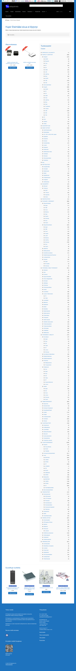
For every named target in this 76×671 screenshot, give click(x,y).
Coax (46, 63)
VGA (46, 82)
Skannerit (46, 433)
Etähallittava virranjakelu (48, 545)
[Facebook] (7, 635)
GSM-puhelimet (47, 250)
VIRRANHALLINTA (46, 541)
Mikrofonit (46, 302)
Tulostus (47, 108)
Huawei (46, 233)
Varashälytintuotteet (48, 515)
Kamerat (45, 141)
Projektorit (46, 179)
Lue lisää (63, 593)
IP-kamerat (47, 500)
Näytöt (45, 173)
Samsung (47, 218)
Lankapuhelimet (47, 257)
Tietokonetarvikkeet (47, 326)
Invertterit (45, 548)
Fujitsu (46, 345)
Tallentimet (47, 509)
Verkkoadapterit (47, 535)
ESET (46, 190)
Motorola (47, 212)
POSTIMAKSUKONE (49, 487)
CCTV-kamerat (48, 498)
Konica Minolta (48, 446)
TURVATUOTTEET (46, 492)
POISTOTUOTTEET (46, 199)
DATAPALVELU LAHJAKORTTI (48, 52)
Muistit (45, 306)
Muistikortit (46, 304)
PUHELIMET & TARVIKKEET (48, 201)
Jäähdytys (46, 283)
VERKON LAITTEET (46, 517)
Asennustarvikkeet (47, 84)
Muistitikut (46, 309)
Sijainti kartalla (42, 632)
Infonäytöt (46, 168)
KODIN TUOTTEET (46, 128)
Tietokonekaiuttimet (47, 324)
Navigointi (46, 147)
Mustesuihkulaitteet (47, 431)
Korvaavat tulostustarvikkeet (49, 453)
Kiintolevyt (46, 285)
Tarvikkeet (46, 153)
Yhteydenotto (37, 11)
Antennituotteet (47, 520)
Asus (46, 341)
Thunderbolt (47, 106)
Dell (46, 343)
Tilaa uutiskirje (8, 16)
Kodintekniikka (47, 143)
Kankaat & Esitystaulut (48, 408)
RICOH (46, 449)
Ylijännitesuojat (47, 558)
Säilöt (45, 513)
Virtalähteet (46, 330)
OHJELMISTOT (45, 184)
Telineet (45, 421)
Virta (46, 115)
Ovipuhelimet (46, 511)
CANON (46, 459)
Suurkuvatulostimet (47, 436)
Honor (46, 209)
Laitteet (45, 412)
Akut (45, 272)
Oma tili (43, 11)
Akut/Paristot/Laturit (47, 130)
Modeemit (46, 526)
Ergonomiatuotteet (47, 276)
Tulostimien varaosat (48, 440)
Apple (46, 205)
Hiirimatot (46, 280)
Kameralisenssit (48, 502)
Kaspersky (47, 194)
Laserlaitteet (46, 429)
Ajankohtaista (18, 11)
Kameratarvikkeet (48, 505)
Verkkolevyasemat (47, 539)
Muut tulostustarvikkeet (48, 489)
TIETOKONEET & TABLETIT (48, 334)
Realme (46, 216)
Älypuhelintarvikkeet (48, 224)
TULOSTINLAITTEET (46, 423)
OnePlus (47, 240)
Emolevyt (45, 274)
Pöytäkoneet (46, 367)
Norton (46, 197)
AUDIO (46, 59)
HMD (46, 207)
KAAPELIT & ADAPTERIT (47, 54)
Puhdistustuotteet (47, 416)
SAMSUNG (47, 472)
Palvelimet (46, 360)
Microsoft (45, 186)
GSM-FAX (46, 248)
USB (46, 80)
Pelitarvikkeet (46, 315)
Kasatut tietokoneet (49, 382)
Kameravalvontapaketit (49, 507)
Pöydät (45, 414)
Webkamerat (46, 332)
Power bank (46, 550)
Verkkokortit (46, 537)
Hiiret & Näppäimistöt (48, 278)
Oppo (46, 214)
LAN (46, 72)
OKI (46, 468)
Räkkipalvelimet (48, 362)
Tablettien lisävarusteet (48, 321)
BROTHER (47, 457)
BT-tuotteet (47, 263)
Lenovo (46, 349)
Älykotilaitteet (46, 132)
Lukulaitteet (46, 300)
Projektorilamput (47, 177)
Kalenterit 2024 (47, 405)
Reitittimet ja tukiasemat (48, 533)
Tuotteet (11, 11)
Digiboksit (46, 136)
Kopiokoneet (46, 425)
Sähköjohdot (46, 552)
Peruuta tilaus (42, 640)
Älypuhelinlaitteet (47, 203)
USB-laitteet (46, 328)
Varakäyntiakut (47, 556)
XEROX (46, 474)
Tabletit (45, 386)
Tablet (46, 298)
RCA (45, 119)
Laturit (46, 235)
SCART (46, 78)
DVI (46, 67)
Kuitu (46, 97)
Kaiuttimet (46, 138)
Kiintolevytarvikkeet (47, 287)
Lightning (47, 74)
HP (45, 347)
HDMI (46, 69)
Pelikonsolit (46, 149)
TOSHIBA (47, 451)
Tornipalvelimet (48, 365)
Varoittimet (46, 160)
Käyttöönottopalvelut (48, 358)
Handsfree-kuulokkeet (48, 253)
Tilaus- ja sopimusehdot (44, 635)
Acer (46, 369)
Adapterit (45, 56)
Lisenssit (47, 530)
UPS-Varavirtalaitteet (48, 554)
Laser (45, 455)
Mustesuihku (46, 477)
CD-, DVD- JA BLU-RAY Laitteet (50, 134)
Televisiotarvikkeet (47, 158)
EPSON (46, 461)
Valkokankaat (46, 181)
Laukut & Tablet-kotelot (48, 293)
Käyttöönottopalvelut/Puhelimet (50, 255)
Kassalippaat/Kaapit (48, 410)
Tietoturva (46, 188)
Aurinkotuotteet (47, 543)
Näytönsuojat (46, 171)
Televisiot (45, 156)
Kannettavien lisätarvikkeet (49, 354)
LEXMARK (47, 466)
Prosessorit (46, 317)
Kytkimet (45, 524)
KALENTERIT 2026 (46, 125)
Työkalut (45, 121)
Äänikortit (45, 270)
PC (44, 117)
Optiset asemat (47, 313)
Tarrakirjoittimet (47, 438)
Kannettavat (46, 337)
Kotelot (45, 289)
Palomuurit (46, 528)
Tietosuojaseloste (9, 664)
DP (45, 65)
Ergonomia (46, 403)
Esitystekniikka (47, 166)
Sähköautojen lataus (48, 151)
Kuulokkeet (46, 291)
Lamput (45, 145)
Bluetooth (47, 61)
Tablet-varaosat (47, 319)
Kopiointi (45, 444)
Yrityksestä (29, 11)
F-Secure (47, 192)
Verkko (45, 123)
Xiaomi (46, 222)
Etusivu (7, 11)
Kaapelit (45, 87)
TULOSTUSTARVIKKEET (47, 442)
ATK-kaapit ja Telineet (48, 522)
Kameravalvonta (47, 494)
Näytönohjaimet (47, 311)
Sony (46, 220)
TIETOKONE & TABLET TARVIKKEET (49, 268)
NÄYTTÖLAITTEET (46, 164)
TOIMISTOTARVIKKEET (47, 401)
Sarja (46, 104)
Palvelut (24, 11)
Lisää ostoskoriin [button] (12, 67)
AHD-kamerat (48, 496)
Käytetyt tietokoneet (47, 356)
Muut (46, 76)
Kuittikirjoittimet (47, 427)
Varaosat (45, 259)
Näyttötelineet (46, 175)
